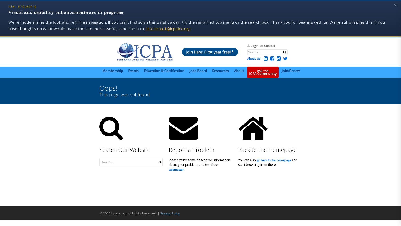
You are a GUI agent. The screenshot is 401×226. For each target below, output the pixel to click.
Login (254, 46)
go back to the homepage (274, 160)
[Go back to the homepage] (144, 52)
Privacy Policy (170, 213)
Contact (269, 46)
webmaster (176, 169)
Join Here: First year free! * (210, 51)
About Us (254, 58)
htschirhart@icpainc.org (167, 28)
